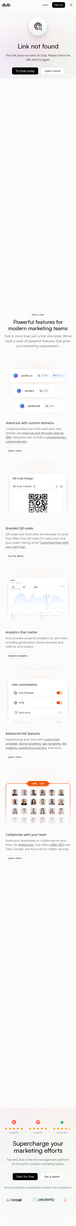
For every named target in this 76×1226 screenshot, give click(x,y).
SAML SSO (57, 845)
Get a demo (52, 1177)
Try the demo (16, 556)
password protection (32, 748)
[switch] (59, 692)
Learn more (52, 71)
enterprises (26, 845)
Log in (45, 4)
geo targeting (51, 744)
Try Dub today (25, 71)
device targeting (30, 744)
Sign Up (58, 4)
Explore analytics (18, 655)
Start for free (25, 1177)
